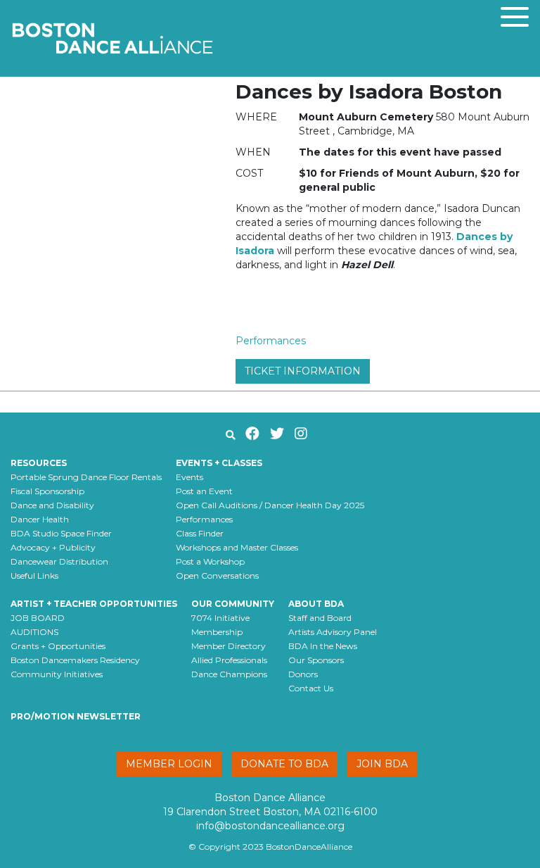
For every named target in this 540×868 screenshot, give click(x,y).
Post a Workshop (210, 561)
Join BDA (382, 763)
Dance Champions (229, 674)
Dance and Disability (52, 505)
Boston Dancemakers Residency (75, 660)
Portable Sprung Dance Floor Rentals (86, 477)
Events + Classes (219, 463)
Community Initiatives (57, 674)
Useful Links (34, 575)
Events (189, 477)
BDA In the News (322, 646)
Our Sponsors (316, 660)
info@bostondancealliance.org (270, 825)
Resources (39, 463)
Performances (271, 340)
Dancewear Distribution (59, 561)
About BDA (316, 603)
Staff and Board (320, 617)
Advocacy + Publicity (53, 547)
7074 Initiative (220, 617)
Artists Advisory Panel (332, 632)
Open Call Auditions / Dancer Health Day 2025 (270, 505)
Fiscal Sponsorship (47, 491)
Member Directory (228, 646)
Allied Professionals (229, 660)
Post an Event (204, 491)
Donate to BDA (284, 763)
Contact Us (310, 688)
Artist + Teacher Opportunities (94, 603)
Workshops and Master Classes (237, 547)
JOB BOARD (38, 617)
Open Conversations (217, 575)
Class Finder (200, 533)
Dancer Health (40, 519)
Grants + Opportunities (58, 646)
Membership (217, 632)
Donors (303, 674)
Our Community (232, 603)
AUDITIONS (34, 632)
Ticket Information (303, 371)
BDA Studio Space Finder (61, 533)
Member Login (169, 763)
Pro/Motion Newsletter (76, 716)
